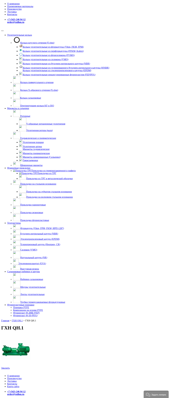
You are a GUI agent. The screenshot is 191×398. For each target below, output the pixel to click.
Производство (14, 9)
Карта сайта (13, 386)
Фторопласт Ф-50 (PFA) (25, 315)
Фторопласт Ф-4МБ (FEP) (26, 313)
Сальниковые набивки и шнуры (23, 271)
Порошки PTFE (21, 307)
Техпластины (14, 223)
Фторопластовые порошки (20, 304)
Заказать (5, 368)
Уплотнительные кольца (19, 35)
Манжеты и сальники (18, 108)
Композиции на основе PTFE (28, 310)
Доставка (12, 11)
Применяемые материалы (20, 6)
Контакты (12, 14)
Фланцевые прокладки (18, 168)
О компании (13, 3)
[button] (156, 394)
